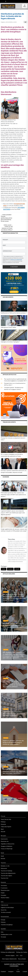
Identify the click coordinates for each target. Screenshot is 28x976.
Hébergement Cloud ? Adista (8, 327)
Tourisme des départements (8, 873)
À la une (3, 816)
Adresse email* (7, 251)
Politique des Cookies (21, 952)
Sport (2, 829)
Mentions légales (10, 955)
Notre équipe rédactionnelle (9, 959)
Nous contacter (22, 959)
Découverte (4, 868)
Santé (2, 856)
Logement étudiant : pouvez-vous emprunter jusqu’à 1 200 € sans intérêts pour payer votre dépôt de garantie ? (13, 512)
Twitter (4, 569)
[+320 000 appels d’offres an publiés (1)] (14, 283)
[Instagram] (3, 1)
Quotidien (3, 929)
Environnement (5, 916)
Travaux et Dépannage (6, 849)
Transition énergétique (7, 925)
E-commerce (4, 888)
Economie (3, 824)
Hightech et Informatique (7, 907)
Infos (2, 932)
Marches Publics (5, 897)
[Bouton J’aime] (25, 22)
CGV (17, 955)
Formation (3, 895)
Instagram (10, 971)
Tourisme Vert (4, 878)
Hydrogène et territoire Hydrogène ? (10, 342)
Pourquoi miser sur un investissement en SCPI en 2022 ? (14, 384)
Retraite (3, 858)
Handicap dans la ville (6, 934)
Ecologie (3, 920)
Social (2, 853)
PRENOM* (5, 240)
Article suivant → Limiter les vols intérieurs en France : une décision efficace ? (7, 227)
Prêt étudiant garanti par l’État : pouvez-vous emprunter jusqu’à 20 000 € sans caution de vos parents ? (13, 494)
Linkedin (25, 971)
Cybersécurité (4, 905)
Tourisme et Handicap (6, 871)
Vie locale (3, 937)
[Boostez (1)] (14, 405)
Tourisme (3, 863)
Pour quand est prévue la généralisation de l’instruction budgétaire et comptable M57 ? (15, 380)
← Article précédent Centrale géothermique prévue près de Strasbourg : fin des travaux (6, 218)
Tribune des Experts (6, 826)
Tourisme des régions (6, 875)
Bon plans (3, 836)
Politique (3, 822)
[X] (5, 1)
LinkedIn (17, 569)
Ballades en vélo (5, 866)
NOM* (4, 245)
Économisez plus (5, 890)
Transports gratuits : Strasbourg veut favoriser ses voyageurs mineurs (13, 388)
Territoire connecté (6, 912)
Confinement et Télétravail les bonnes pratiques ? (14, 313)
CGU (21, 955)
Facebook (10, 569)
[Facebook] (1, 1)
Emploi (2, 893)
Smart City (3, 910)
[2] (14, 358)
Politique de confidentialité (8, 952)
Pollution (3, 922)
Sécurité (3, 831)
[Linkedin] (7, 1)
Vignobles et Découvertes (7, 844)
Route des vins (5, 841)
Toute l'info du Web (6, 819)
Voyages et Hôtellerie (6, 846)
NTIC (2, 902)
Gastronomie (4, 839)
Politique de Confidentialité (16, 259)
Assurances (4, 885)
